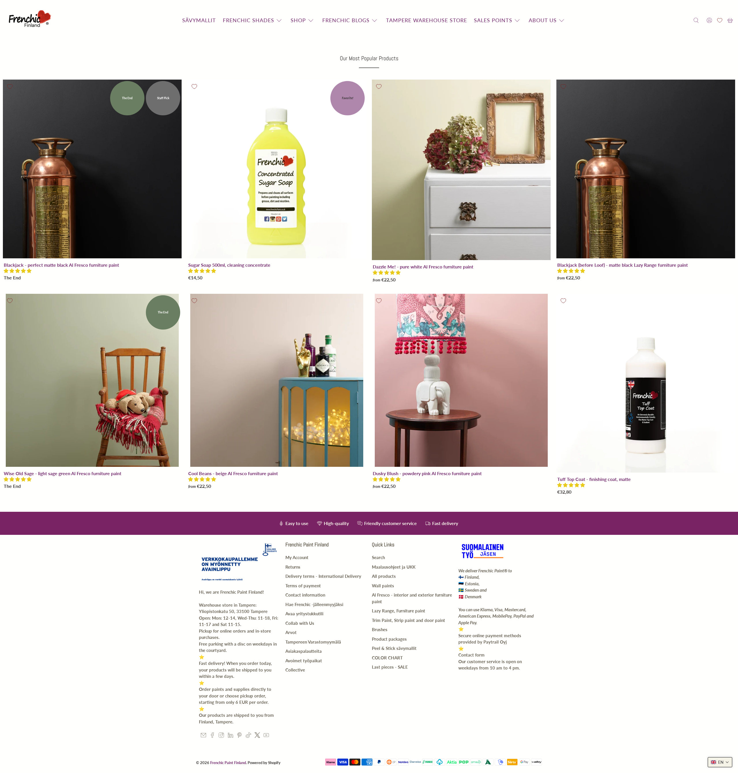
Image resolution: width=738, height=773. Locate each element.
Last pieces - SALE (390, 666)
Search (378, 557)
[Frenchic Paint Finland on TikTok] (248, 736)
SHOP (298, 20)
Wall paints (383, 585)
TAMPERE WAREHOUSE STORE (426, 20)
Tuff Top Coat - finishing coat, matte (594, 479)
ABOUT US (543, 20)
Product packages (389, 639)
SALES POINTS (493, 20)
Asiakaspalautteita (303, 651)
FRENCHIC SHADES (248, 20)
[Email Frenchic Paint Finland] (203, 736)
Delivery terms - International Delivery (323, 576)
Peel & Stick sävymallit (394, 648)
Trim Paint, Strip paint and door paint (408, 620)
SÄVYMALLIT (199, 20)
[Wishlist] (720, 20)
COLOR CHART (387, 657)
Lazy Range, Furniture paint (398, 610)
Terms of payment (303, 585)
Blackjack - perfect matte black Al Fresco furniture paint (61, 265)
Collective (295, 669)
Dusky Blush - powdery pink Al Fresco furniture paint (427, 473)
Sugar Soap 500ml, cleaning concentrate (229, 265)
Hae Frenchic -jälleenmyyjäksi (314, 604)
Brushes (379, 629)
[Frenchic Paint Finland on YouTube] (266, 736)
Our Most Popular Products (369, 58)
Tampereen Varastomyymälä (313, 641)
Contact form (471, 654)
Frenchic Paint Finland (228, 762)
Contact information (305, 594)
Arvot (291, 632)
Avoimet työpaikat (303, 660)
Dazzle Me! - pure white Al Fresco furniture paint (423, 266)
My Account (296, 557)
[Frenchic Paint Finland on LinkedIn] (230, 736)
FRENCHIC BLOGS (346, 20)
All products (384, 576)
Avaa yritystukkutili (304, 613)
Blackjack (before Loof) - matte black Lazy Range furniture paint (622, 265)
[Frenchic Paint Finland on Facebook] (212, 736)
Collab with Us (299, 623)
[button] (17, 270)
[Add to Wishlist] (10, 86)
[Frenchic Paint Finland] (30, 20)
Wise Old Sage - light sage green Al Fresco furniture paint (62, 473)
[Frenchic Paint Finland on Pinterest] (239, 736)
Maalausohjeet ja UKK (393, 566)
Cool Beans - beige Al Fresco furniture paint (233, 473)
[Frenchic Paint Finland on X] (257, 736)
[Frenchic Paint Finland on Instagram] (221, 736)
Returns (292, 566)
